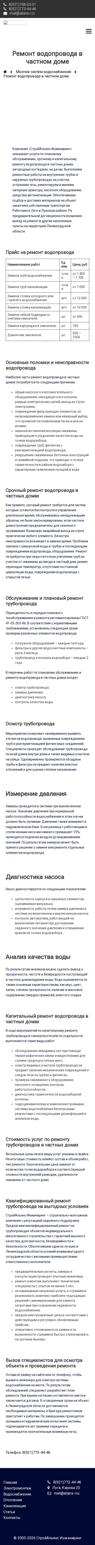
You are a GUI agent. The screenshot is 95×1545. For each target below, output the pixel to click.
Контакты (11, 1518)
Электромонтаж (17, 1488)
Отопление (12, 1500)
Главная (10, 1482)
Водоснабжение (17, 1494)
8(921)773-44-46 (36, 1452)
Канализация (14, 1506)
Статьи (9, 1512)
